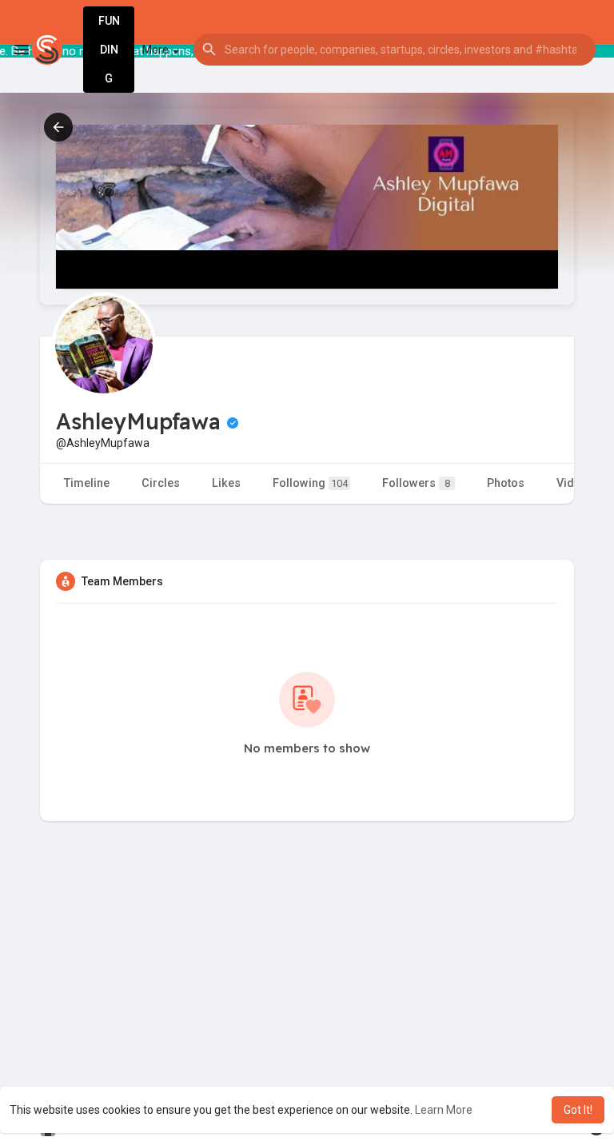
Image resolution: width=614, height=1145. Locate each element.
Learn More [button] (443, 1109)
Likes (226, 483)
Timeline (87, 483)
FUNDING (109, 49)
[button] (394, 50)
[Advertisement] (307, 997)
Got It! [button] (578, 1109)
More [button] (156, 49)
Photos (505, 483)
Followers (416, 483)
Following (310, 483)
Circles (161, 483)
